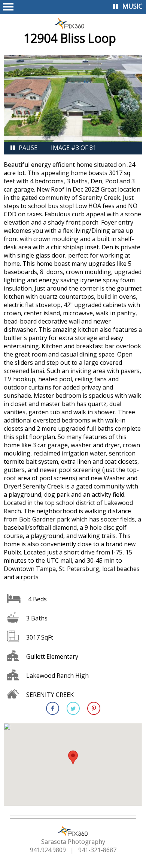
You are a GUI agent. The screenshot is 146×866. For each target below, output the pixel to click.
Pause (28, 148)
